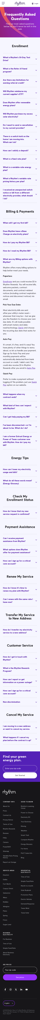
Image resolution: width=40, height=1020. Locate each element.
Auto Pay (31, 368)
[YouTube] (26, 989)
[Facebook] (5, 989)
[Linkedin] (21, 989)
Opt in (20, 327)
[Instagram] (10, 989)
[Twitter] (16, 989)
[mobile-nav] (3, 3)
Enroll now (7, 281)
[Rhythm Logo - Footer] (9, 792)
